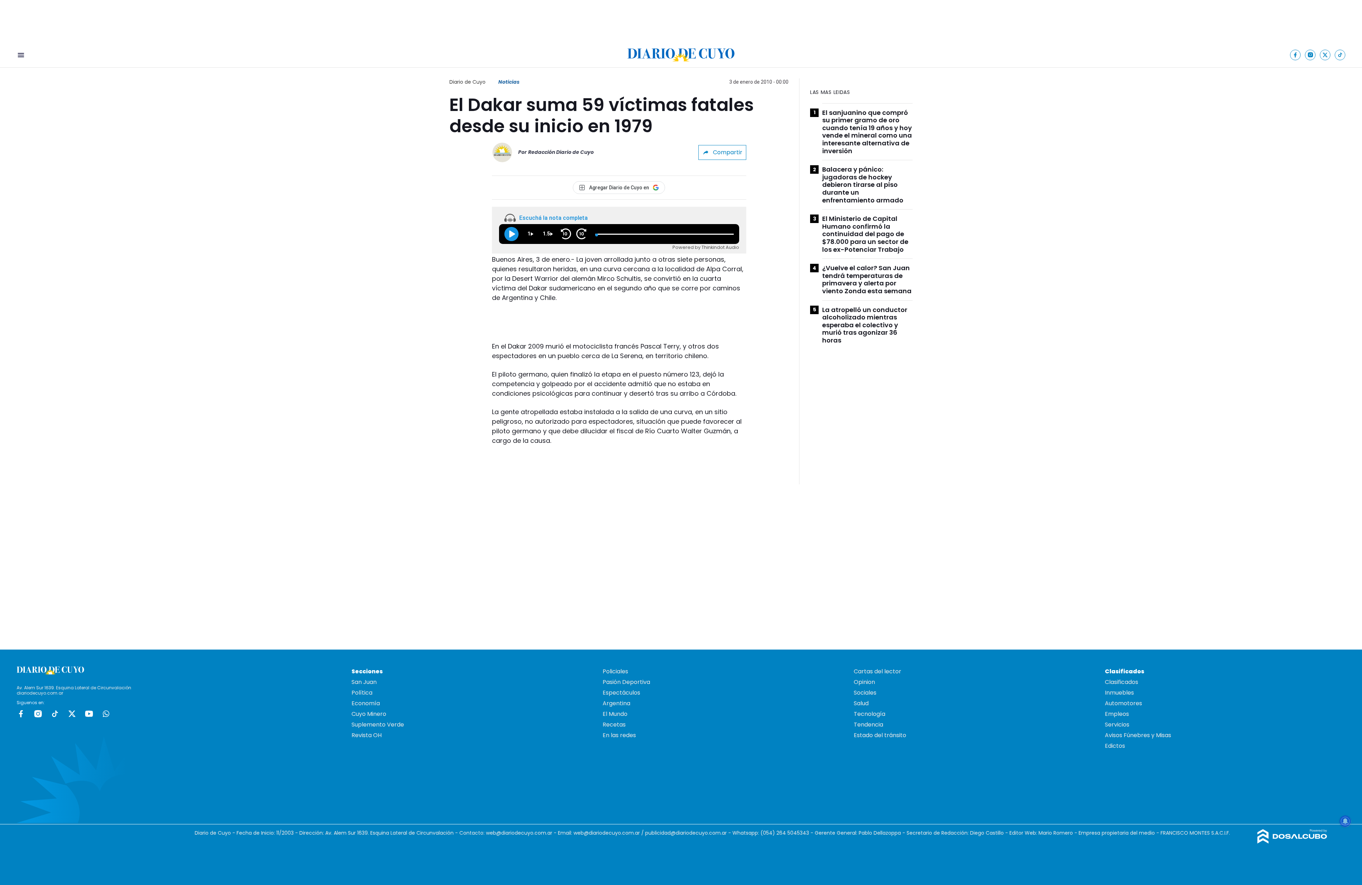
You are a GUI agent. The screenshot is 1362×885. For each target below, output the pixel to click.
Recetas (614, 724)
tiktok (55, 713)
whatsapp (106, 713)
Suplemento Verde (377, 724)
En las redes (619, 735)
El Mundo (615, 714)
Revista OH (366, 735)
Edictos (1115, 746)
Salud (861, 703)
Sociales (865, 693)
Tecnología (869, 714)
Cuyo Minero (368, 714)
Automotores (1123, 703)
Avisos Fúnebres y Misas (1138, 735)
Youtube (89, 713)
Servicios (1117, 724)
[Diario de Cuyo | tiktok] (1340, 54)
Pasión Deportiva (626, 682)
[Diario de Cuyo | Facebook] (1295, 54)
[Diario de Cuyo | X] (1325, 54)
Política (361, 693)
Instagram (38, 713)
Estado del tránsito (880, 735)
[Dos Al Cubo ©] (1292, 841)
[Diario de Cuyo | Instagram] (1310, 54)
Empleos (1117, 714)
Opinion (864, 682)
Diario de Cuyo (467, 81)
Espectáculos (621, 693)
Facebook (21, 713)
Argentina (616, 703)
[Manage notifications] (1345, 821)
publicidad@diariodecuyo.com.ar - (688, 832)
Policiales (615, 671)
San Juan (364, 682)
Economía (365, 703)
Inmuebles (1119, 693)
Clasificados (1121, 682)
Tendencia (868, 724)
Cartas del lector (877, 671)
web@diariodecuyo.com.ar (519, 832)
